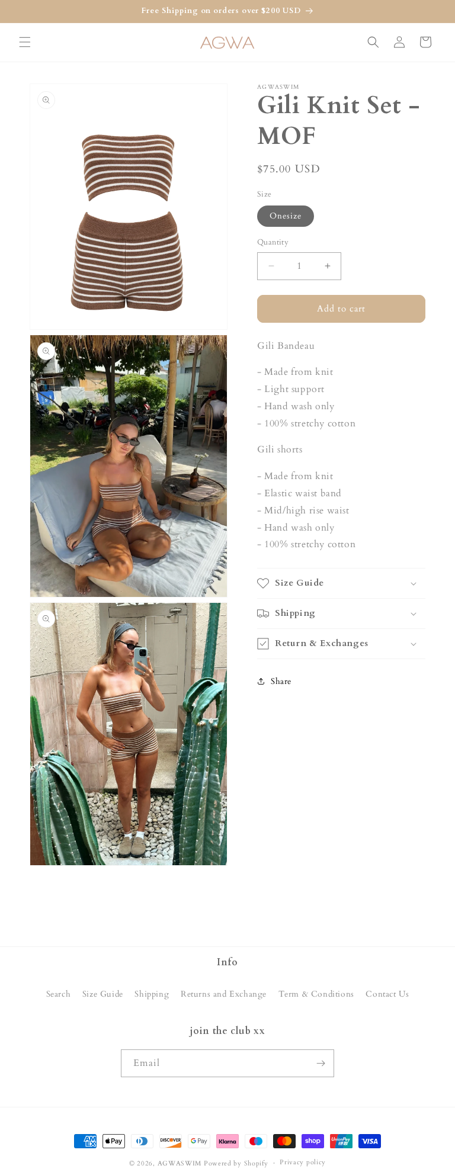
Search (58, 994)
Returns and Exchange (224, 994)
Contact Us (387, 994)
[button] (25, 42)
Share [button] (281, 681)
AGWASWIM (180, 1163)
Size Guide (102, 994)
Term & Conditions (316, 994)
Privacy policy (303, 1162)
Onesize (286, 215)
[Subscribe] (320, 1063)
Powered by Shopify (236, 1163)
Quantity (273, 242)
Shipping (151, 994)
